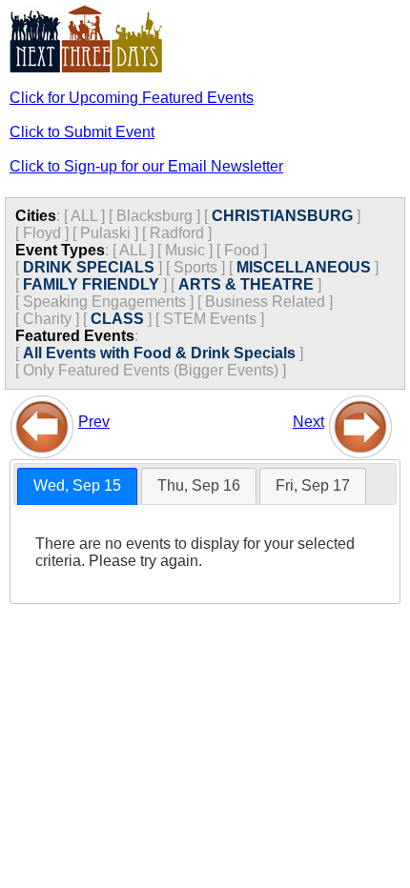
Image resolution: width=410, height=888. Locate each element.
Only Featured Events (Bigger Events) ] (154, 370)
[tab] (77, 486)
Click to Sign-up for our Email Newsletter (146, 166)
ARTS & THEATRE (246, 284)
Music (185, 250)
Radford (177, 233)
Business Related (265, 301)
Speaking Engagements (104, 301)
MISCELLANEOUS (303, 267)
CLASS (117, 319)
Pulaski (105, 233)
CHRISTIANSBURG (282, 216)
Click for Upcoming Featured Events (132, 98)
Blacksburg (154, 216)
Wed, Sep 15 (77, 485)
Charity (47, 319)
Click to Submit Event (82, 132)
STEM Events (209, 319)
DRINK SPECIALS (88, 267)
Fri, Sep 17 (313, 485)
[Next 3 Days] (360, 422)
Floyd (42, 233)
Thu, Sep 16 (198, 485)
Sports (195, 267)
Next (308, 422)
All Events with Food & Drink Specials (159, 353)
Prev (94, 422)
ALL (84, 216)
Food (241, 250)
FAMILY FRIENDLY (91, 284)
